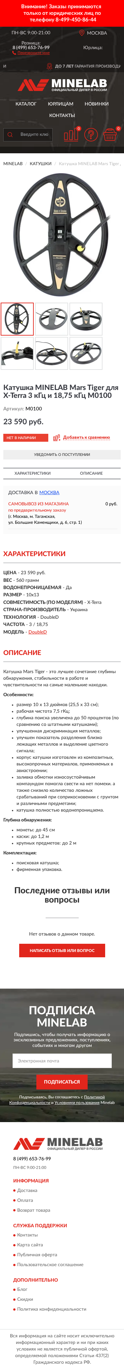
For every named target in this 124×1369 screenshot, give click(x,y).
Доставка (27, 1190)
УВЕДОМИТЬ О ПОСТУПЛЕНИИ (62, 455)
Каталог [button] (26, 104)
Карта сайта (30, 1245)
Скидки (25, 1299)
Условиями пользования (77, 1103)
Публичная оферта (37, 1255)
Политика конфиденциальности (51, 1309)
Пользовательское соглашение (50, 1265)
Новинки (97, 104)
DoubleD (37, 632)
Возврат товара (33, 1210)
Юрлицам (60, 104)
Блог (22, 1290)
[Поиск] (10, 134)
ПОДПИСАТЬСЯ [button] (62, 1082)
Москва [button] (49, 493)
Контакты (62, 115)
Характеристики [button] (33, 473)
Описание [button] (91, 473)
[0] (110, 134)
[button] (31, 52)
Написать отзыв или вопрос (62, 951)
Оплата (25, 1200)
